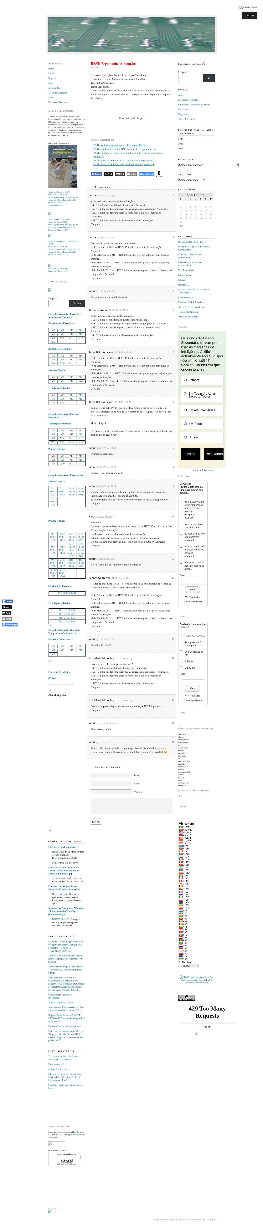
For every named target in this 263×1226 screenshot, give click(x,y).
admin (55, 851)
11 (173, 558)
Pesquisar (52, 298)
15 (173, 700)
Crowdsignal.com (193, 601)
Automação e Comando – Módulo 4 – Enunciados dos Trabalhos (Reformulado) (65, 911)
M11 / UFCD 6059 (71, 563)
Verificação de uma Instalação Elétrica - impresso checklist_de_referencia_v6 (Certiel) (66, 958)
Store (50, 97)
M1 (53, 330)
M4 (80, 330)
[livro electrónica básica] (49, 236)
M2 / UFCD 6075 (62, 537)
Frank (55, 862)
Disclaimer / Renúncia (188, 100)
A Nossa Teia (54, 88)
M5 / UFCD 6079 (53, 550)
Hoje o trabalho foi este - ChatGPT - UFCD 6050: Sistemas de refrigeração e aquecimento (66, 1018)
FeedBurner (71, 1164)
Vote (192, 589)
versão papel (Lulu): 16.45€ (59, 219)
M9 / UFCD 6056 (53, 563)
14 (173, 658)
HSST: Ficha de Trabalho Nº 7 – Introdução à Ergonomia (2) (124, 160)
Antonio (56, 878)
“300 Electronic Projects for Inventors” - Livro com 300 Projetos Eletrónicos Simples (66, 969)
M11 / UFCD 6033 (67, 593)
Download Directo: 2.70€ (58, 202)
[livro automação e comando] (62, 187)
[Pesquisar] (209, 78)
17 (173, 742)
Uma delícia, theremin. (58, 1069)
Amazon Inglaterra (55, 205)
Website (137, 791)
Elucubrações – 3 (56, 1064)
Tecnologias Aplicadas (59, 388)
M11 (71, 338)
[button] (248, 7)
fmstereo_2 (183, 284)
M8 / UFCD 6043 (67, 617)
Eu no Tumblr (184, 275)
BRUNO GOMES (60, 919)
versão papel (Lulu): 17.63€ (59, 191)
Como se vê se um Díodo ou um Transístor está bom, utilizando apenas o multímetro (63, 870)
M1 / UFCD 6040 (53, 537)
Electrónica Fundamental (60, 639)
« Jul (180, 225)
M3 (71, 330)
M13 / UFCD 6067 (53, 573)
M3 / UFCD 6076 (71, 537)
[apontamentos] (49, 290)
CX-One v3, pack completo (61, 847)
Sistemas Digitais (56, 370)
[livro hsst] (49, 266)
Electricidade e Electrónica (61, 323)
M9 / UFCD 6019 (67, 621)
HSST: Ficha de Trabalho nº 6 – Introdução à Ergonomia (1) (124, 164)
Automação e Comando (60, 348)
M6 (62, 334)
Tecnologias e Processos (59, 423)
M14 (62, 442)
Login (51, 73)
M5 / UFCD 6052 (53, 501)
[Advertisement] (67, 1105)
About (51, 83)
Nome (136, 775)
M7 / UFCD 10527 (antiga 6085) (71, 550)
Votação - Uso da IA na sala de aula (64, 1026)
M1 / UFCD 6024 (53, 491)
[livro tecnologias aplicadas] (49, 214)
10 (173, 516)
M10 (62, 338)
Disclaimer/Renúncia (57, 102)
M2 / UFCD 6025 (62, 491)
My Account (184, 109)
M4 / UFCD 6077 (80, 537)
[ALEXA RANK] (187, 976)
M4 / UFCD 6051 (80, 491)
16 (173, 723)
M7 (71, 334)
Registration (183, 114)
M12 (80, 338)
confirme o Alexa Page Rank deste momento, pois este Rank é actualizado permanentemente (197, 979)
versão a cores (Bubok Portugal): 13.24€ (64, 249)
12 (173, 577)
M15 (71, 442)
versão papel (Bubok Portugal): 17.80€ (63, 197)
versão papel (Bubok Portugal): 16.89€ (63, 224)
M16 (80, 442)
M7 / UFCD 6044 (67, 614)
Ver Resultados (192, 597)
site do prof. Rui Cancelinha (191, 307)
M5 (53, 334)
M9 (53, 338)
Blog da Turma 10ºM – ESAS (192, 242)
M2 (62, 330)
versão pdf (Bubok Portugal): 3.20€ (62, 200)
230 (78, 889)
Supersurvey (208, 470)
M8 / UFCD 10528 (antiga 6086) (80, 550)
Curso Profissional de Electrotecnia (65, 475)
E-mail (136, 783)
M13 (53, 342)
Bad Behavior (160, 1219)
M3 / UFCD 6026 (71, 491)
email (74, 1134)
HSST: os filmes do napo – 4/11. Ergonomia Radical (120, 145)
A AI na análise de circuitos (60, 1002)
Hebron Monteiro (60, 894)
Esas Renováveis (186, 270)
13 (173, 639)
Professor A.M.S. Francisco (191, 302)
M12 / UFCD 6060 (80, 563)
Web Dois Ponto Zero (188, 316)
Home (51, 68)
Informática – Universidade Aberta (194, 104)
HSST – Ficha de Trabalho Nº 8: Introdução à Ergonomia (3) (124, 149)
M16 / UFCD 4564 (62, 573)
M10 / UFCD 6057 (62, 563)
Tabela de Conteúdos (57, 92)
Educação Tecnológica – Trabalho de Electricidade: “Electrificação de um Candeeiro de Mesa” (64, 1077)
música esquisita (185, 297)
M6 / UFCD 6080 (62, 550)
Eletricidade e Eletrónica (60, 586)
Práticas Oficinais (56, 449)
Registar (52, 78)
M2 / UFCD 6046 (67, 610)
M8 (80, 334)
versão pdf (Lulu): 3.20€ (57, 194)
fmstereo (182, 280)
